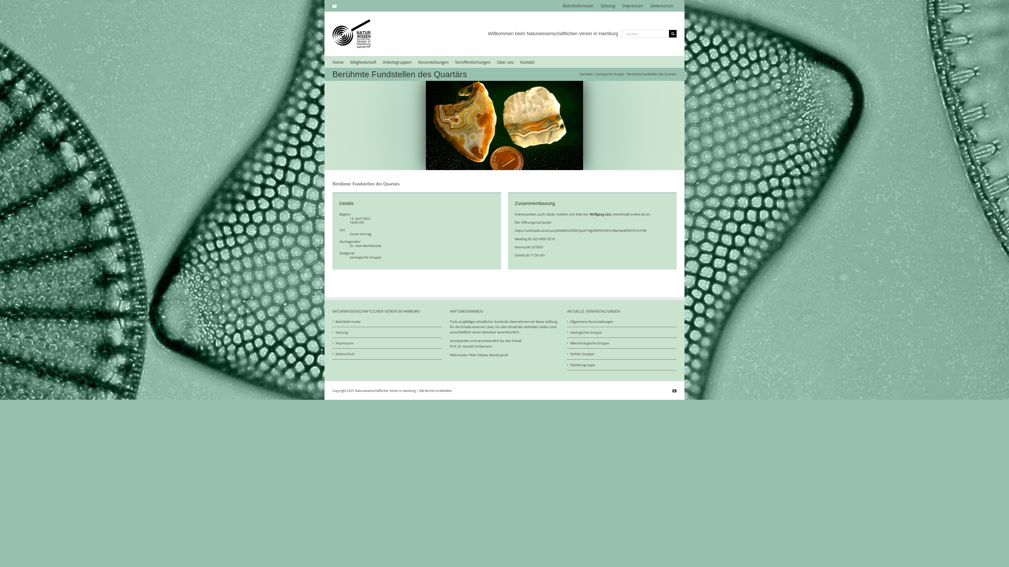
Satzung (342, 332)
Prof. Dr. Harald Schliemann (471, 346)
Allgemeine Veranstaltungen (591, 321)
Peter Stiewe (478, 355)
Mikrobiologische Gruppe (589, 343)
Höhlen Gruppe (582, 353)
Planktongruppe (582, 365)
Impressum (344, 343)
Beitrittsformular (348, 321)
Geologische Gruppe (365, 257)
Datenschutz (345, 353)
